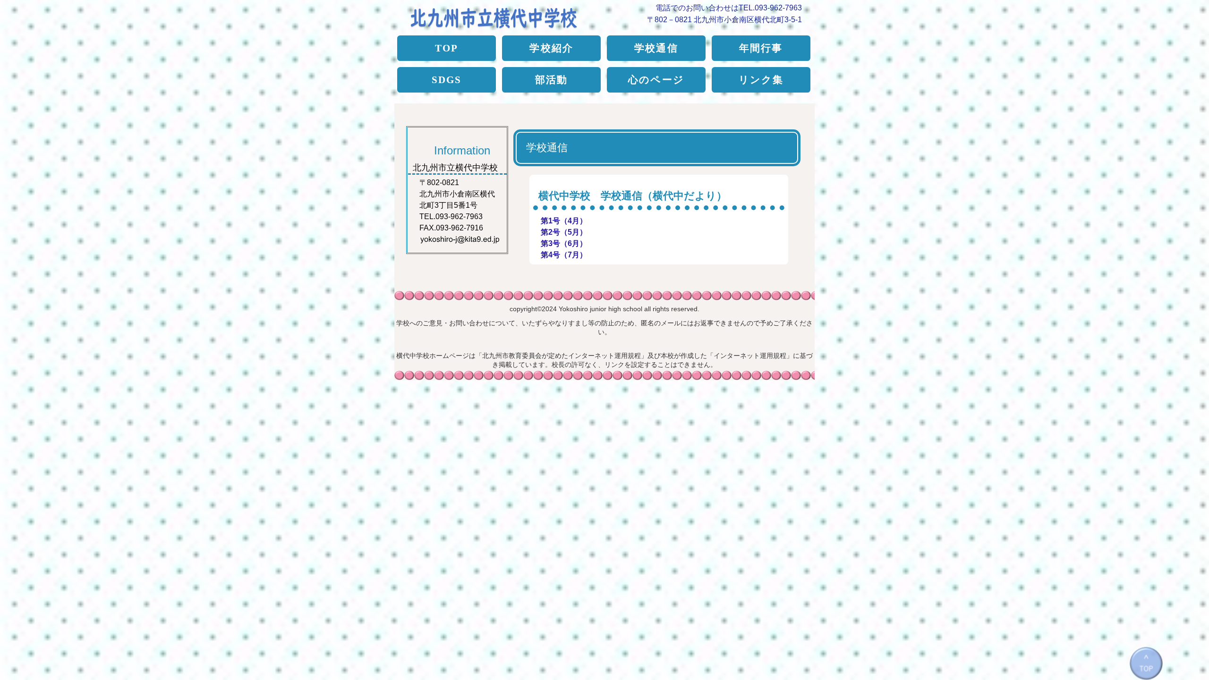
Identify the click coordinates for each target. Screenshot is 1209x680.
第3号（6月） (564, 243)
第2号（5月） (564, 232)
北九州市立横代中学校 (502, 15)
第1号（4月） (564, 221)
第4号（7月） (564, 255)
